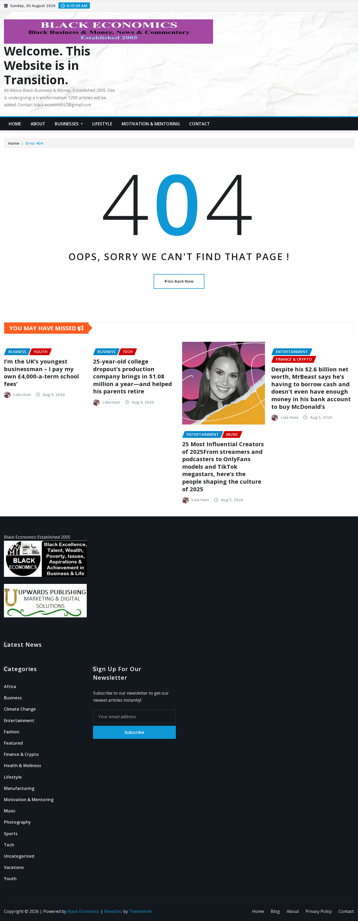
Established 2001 (20, 621)
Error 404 (34, 143)
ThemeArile (140, 911)
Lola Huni (22, 394)
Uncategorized (19, 856)
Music (9, 811)
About (38, 124)
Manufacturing (19, 788)
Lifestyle (102, 124)
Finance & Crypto (21, 754)
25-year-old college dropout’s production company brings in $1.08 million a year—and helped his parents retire (132, 376)
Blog (275, 911)
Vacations (14, 867)
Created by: (15, 580)
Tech (9, 845)
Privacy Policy (319, 911)
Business (13, 698)
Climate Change (20, 709)
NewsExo (113, 911)
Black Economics (83, 911)
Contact (199, 124)
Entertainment (19, 720)
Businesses (67, 124)
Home (15, 124)
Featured (13, 743)
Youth (10, 878)
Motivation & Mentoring (151, 124)
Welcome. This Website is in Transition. (47, 65)
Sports (11, 833)
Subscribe (134, 732)
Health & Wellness (22, 765)
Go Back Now (180, 281)
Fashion (11, 732)
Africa (10, 686)
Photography (17, 822)
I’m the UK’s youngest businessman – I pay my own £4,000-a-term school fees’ (41, 372)
